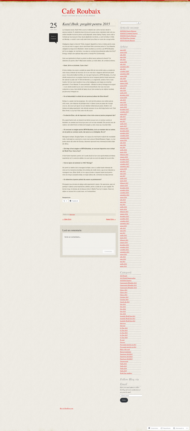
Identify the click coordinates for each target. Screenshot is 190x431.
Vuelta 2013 (123, 366)
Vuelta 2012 (123, 364)
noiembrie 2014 (124, 190)
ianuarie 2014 (124, 214)
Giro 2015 (123, 311)
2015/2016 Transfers (125, 280)
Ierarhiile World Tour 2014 (127, 321)
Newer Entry (111, 219)
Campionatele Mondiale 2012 (128, 283)
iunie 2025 (123, 50)
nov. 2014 (53, 26)
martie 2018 (123, 107)
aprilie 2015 (123, 178)
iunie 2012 (123, 259)
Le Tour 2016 (124, 337)
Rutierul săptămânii (125, 352)
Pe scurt (122, 340)
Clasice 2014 (123, 295)
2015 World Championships (127, 278)
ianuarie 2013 (124, 242)
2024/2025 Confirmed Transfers (129, 33)
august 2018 (123, 97)
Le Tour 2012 (124, 328)
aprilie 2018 (123, 105)
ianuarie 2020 (124, 83)
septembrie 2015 (124, 166)
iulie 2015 (123, 171)
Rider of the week (125, 349)
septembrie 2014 (124, 195)
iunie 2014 (123, 202)
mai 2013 (122, 233)
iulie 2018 (123, 100)
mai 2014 (122, 204)
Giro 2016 (123, 314)
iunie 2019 (123, 90)
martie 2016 (123, 152)
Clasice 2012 (123, 290)
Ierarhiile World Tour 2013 (127, 318)
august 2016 (123, 140)
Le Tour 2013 (124, 330)
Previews (122, 342)
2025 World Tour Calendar (127, 38)
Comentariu (108, 251)
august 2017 (123, 114)
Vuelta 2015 (123, 371)
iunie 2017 (123, 119)
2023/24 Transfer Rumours (127, 40)
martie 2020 (123, 81)
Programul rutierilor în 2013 (128, 345)
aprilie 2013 (123, 235)
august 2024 (123, 52)
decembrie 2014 (124, 188)
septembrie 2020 (124, 74)
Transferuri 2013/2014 (126, 356)
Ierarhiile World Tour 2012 (127, 316)
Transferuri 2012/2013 (126, 354)
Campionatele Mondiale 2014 (128, 288)
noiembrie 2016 (124, 133)
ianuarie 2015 (124, 185)
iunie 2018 (123, 102)
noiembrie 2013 (124, 219)
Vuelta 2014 (123, 368)
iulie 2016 (123, 143)
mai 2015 (122, 176)
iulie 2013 (123, 228)
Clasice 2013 (123, 292)
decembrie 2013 (124, 216)
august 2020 (123, 76)
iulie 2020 (123, 78)
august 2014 (123, 197)
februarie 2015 (124, 183)
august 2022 (123, 62)
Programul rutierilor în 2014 (128, 347)
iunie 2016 (123, 145)
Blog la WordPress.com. (66, 408)
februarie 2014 (124, 211)
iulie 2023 (123, 59)
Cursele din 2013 (125, 302)
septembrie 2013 (124, 223)
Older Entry (66, 219)
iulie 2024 (123, 55)
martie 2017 (123, 126)
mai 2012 (122, 261)
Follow (124, 400)
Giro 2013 (123, 307)
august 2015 (123, 169)
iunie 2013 (123, 230)
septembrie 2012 (124, 252)
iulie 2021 (123, 69)
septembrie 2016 (124, 138)
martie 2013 (123, 238)
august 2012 (123, 254)
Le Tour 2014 (124, 333)
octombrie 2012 (124, 250)
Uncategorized (124, 361)
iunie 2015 (123, 173)
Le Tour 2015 (124, 335)
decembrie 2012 (124, 245)
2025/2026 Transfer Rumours (128, 31)
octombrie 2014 (124, 192)
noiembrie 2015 (124, 162)
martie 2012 (123, 266)
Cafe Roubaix (81, 10)
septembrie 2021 (124, 67)
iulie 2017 (123, 116)
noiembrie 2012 (124, 247)
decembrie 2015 (124, 159)
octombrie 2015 (124, 164)
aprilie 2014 (123, 207)
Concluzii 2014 (124, 299)
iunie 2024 (123, 57)
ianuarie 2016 (124, 157)
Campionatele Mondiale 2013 (128, 285)
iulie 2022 (123, 64)
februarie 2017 (124, 128)
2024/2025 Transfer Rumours (128, 36)
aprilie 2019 (123, 93)
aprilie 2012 (123, 264)
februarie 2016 (124, 154)
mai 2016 (122, 147)
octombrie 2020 (124, 71)
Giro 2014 (123, 309)
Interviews (123, 323)
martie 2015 (123, 181)
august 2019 (123, 86)
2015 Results (123, 276)
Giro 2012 (123, 304)
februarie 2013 (124, 240)
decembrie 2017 (124, 109)
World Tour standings (126, 373)
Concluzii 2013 (124, 297)
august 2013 (123, 226)
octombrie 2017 (124, 112)
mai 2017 (122, 121)
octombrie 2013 (124, 221)
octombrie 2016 (124, 135)
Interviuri (72, 214)
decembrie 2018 (124, 95)
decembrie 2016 (124, 131)
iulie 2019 (123, 88)
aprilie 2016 (123, 150)
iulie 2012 (123, 257)
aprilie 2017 (123, 124)
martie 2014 (123, 209)
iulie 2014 (123, 200)
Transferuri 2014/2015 (126, 359)
